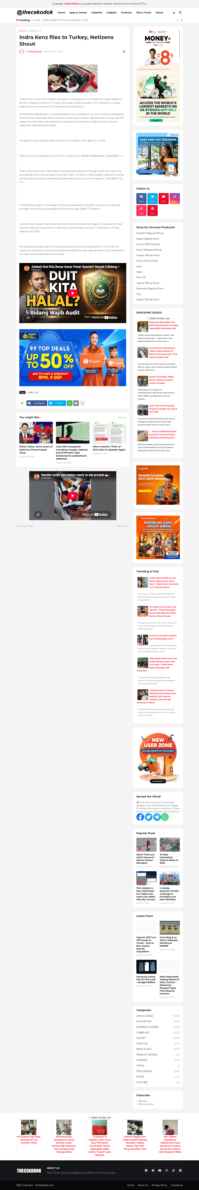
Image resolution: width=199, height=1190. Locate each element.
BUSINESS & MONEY (158, 1027)
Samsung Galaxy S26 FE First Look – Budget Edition (145, 979)
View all (122, 417)
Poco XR (141, 277)
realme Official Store (147, 283)
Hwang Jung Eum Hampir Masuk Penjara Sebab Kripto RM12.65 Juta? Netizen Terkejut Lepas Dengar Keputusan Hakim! (157, 696)
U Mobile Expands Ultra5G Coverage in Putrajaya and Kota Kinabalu (169, 894)
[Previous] (177, 20)
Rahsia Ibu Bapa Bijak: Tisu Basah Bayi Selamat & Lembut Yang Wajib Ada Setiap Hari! (163, 325)
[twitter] (153, 1170)
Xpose (159, 12)
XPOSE (158, 1076)
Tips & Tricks (143, 12)
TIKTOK (158, 1065)
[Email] (76, 403)
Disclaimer (177, 1185)
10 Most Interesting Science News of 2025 (169, 859)
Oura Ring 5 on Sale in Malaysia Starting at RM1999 (169, 941)
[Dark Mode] (174, 12)
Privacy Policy (159, 1185)
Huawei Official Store (148, 255)
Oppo (139, 271)
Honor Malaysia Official (149, 249)
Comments (147, 1104)
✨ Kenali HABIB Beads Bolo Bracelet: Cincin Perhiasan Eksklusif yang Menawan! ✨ (163, 434)
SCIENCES (158, 1060)
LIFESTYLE (158, 1043)
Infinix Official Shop (147, 260)
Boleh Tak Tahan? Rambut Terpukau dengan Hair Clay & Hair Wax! (163, 409)
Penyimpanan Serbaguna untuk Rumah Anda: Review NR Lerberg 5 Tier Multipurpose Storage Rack (64, 1144)
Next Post (122, 526)
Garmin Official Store (148, 244)
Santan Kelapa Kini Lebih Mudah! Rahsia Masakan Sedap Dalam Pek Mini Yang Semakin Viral (135, 1142)
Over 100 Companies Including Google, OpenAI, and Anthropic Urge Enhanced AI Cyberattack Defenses (72, 452)
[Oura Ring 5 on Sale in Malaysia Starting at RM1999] (170, 927)
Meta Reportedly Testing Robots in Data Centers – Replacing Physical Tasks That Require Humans (169, 985)
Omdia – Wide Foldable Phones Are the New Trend (60, 20)
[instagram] (166, 1170)
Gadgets (111, 12)
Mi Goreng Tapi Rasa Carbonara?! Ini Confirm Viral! (28, 1139)
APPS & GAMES (158, 1016)
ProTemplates (61, 1185)
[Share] (123, 51)
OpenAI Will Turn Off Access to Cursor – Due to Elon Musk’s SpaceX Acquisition (146, 944)
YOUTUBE (158, 1082)
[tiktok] (173, 1170)
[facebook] (146, 1170)
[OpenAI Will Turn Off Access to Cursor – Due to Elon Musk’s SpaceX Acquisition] (146, 927)
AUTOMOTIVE (158, 1021)
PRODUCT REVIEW (158, 1054)
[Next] (181, 20)
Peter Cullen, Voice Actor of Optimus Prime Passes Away (36, 449)
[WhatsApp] (69, 403)
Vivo (138, 294)
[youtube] (159, 1170)
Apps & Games (78, 12)
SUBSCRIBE (70, 3)
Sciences (126, 12)
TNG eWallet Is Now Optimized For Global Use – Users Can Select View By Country (145, 894)
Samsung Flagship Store (149, 288)
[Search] (180, 12)
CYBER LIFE (34, 31)
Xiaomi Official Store (147, 299)
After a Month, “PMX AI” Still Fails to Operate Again (109, 448)
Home (61, 12)
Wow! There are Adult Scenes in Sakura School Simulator (145, 859)
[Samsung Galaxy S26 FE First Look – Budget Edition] (146, 967)
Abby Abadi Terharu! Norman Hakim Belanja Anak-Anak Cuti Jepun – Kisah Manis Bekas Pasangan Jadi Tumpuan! (157, 664)
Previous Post (25, 526)
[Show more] (82, 403)
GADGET (158, 1038)
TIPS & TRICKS (158, 1071)
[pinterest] (180, 1170)
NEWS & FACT (158, 1049)
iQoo (139, 266)
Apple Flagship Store (147, 238)
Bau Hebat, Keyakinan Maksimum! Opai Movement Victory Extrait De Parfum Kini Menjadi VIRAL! (170, 1144)
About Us (143, 1185)
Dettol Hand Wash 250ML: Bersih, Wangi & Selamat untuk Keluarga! (161, 380)
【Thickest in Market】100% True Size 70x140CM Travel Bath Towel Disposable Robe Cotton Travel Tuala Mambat (99, 1145)
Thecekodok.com (44, 1185)
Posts (144, 1101)
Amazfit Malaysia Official (150, 233)
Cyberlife (96, 12)
